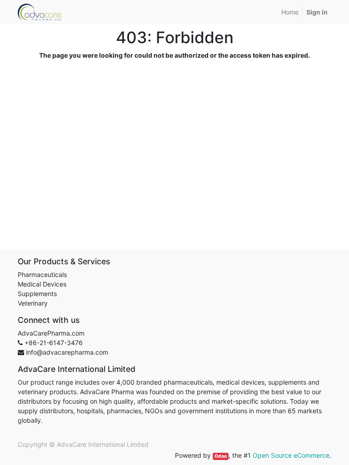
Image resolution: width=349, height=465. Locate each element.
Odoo (220, 456)
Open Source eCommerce (291, 455)
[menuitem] (290, 12)
